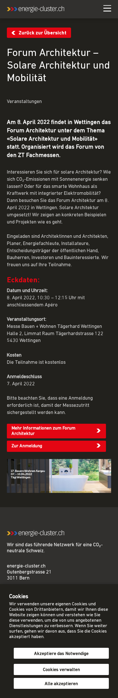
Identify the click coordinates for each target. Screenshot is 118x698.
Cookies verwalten (61, 670)
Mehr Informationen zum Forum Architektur (43, 431)
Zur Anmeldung (26, 446)
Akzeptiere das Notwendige (61, 654)
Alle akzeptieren (61, 684)
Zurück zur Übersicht (42, 33)
